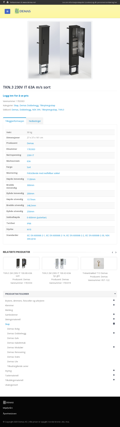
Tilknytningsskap (47, 105)
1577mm (31, 199)
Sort (29, 167)
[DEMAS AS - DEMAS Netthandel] (23, 11)
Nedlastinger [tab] (35, 121)
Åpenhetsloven (10, 413)
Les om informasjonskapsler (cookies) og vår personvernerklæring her (89, 2)
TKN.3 (61, 109)
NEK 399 (36, 109)
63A (29, 161)
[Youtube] (8, 2)
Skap (16, 105)
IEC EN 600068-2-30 (94, 235)
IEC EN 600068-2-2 (75, 235)
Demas (15, 109)
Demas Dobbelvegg (29, 105)
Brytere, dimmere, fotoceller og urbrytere (24, 300)
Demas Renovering (16, 352)
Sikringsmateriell (12, 319)
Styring (8, 370)
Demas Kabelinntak (16, 342)
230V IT (30, 155)
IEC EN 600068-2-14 (55, 235)
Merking (9, 310)
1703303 (31, 149)
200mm (30, 193)
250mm (30, 211)
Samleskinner (11, 314)
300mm (30, 185)
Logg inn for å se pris (16, 95)
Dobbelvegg (25, 109)
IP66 (29, 223)
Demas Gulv (13, 338)
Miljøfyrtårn (8, 408)
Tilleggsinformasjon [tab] (14, 121)
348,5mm (31, 205)
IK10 (29, 229)
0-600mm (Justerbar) (37, 217)
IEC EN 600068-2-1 (36, 235)
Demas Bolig (13, 328)
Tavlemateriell (11, 375)
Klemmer (9, 305)
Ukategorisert (11, 384)
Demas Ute (12, 361)
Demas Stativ (13, 356)
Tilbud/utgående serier (17, 366)
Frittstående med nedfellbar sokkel (43, 173)
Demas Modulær (15, 347)
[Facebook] (4, 2)
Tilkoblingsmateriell (14, 380)
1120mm (31, 179)
